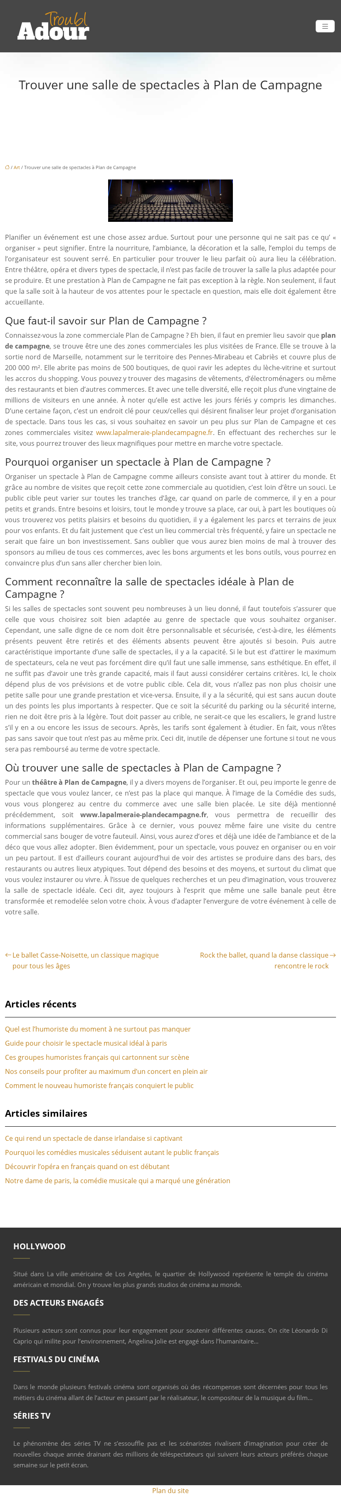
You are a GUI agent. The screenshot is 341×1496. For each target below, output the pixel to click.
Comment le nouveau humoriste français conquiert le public (99, 1085)
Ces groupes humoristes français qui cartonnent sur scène (97, 1057)
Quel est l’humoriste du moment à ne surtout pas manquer (98, 1029)
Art (17, 167)
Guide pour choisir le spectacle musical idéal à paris (86, 1043)
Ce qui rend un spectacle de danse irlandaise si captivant (94, 1138)
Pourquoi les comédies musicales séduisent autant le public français (112, 1152)
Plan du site (170, 1490)
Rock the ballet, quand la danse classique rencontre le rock (264, 960)
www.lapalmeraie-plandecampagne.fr (154, 432)
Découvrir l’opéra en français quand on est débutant (87, 1166)
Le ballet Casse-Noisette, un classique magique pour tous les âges (85, 960)
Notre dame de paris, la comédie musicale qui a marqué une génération (117, 1180)
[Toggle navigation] (325, 26)
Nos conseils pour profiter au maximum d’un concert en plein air (106, 1071)
